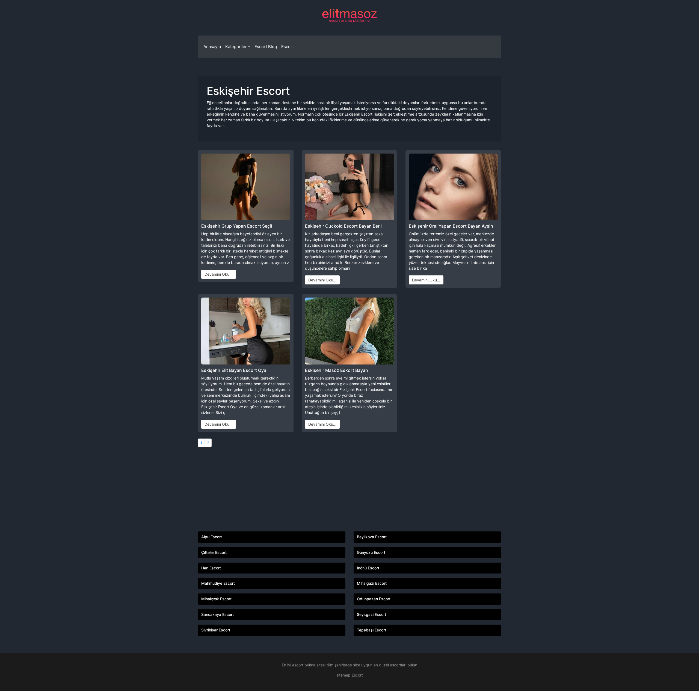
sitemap (343, 675)
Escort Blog (265, 46)
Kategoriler (236, 46)
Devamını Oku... (219, 274)
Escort (287, 46)
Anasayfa (212, 46)
